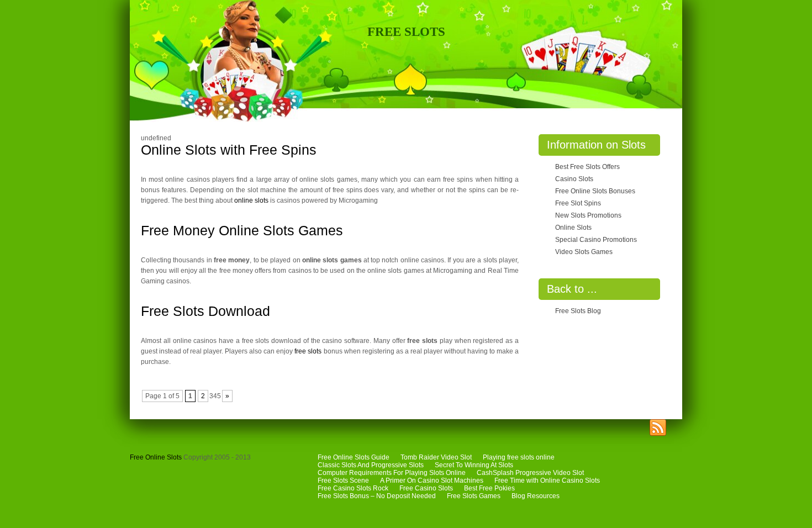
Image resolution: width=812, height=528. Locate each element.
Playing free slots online (519, 457)
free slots (307, 351)
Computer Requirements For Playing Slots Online (392, 473)
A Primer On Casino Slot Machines (431, 480)
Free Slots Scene (343, 480)
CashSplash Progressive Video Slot (530, 473)
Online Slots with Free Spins (229, 149)
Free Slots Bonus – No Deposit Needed (377, 496)
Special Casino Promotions (596, 240)
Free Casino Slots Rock (353, 488)
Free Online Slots (156, 457)
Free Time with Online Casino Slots (547, 480)
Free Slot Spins (578, 203)
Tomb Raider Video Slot (436, 457)
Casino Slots (574, 179)
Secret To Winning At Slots (474, 465)
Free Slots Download (205, 311)
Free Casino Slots (426, 488)
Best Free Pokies (489, 488)
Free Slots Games (473, 496)
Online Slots (573, 227)
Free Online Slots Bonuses (595, 191)
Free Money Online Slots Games (242, 230)
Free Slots (406, 32)
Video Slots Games (584, 252)
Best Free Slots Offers (587, 167)
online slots (251, 200)
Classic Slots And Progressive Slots (371, 465)
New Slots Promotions (588, 215)
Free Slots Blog (578, 311)
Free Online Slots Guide (353, 457)
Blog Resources (536, 496)
